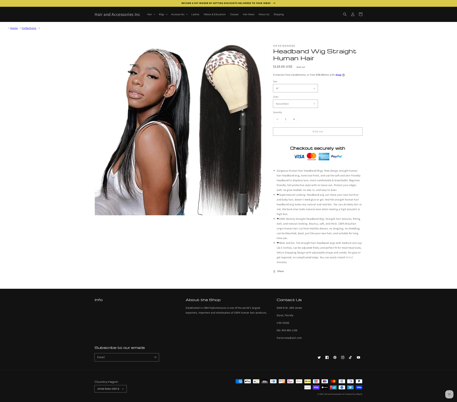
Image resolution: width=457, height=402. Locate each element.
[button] (345, 14)
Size (275, 81)
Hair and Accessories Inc (334, 394)
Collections (29, 28)
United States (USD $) (108, 388)
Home (14, 28)
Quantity (277, 112)
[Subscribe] (155, 357)
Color (275, 96)
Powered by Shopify (353, 394)
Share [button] (280, 271)
